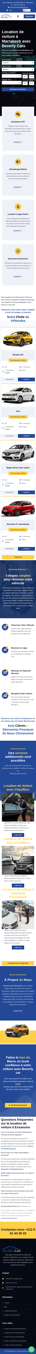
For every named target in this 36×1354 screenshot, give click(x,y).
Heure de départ (28, 73)
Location (4, 1218)
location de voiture (17, 825)
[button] (18, 16)
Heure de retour (28, 80)
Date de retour (6, 79)
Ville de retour (6, 66)
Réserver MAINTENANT (18, 89)
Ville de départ (6, 59)
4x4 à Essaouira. (12, 1218)
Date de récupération (9, 73)
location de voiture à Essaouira (23, 300)
